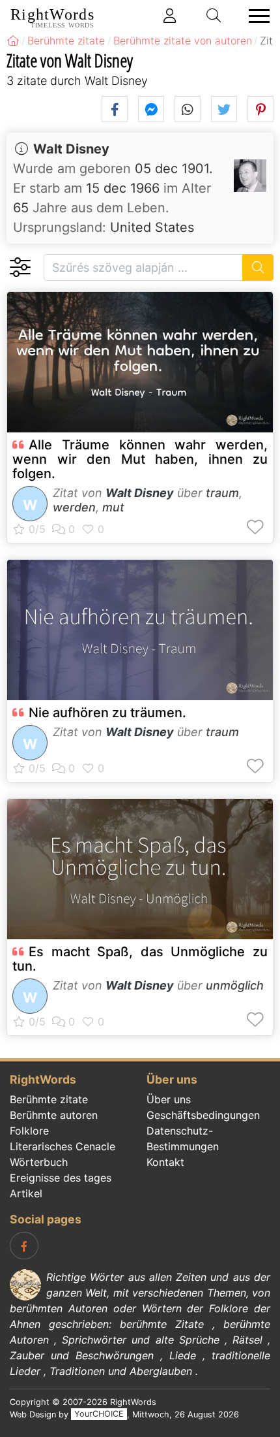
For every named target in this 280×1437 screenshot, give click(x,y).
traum (222, 493)
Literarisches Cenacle (62, 1146)
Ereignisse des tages (60, 1177)
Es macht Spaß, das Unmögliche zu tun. (140, 959)
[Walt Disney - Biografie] (250, 176)
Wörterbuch (39, 1162)
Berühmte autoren (54, 1115)
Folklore (29, 1130)
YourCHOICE (99, 1414)
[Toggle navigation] (255, 16)
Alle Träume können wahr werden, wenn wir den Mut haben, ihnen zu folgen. (140, 459)
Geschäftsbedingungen (203, 1115)
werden (74, 507)
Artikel (26, 1193)
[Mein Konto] (170, 15)
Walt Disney (71, 149)
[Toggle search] (214, 15)
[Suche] (258, 267)
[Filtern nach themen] (20, 267)
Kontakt (165, 1162)
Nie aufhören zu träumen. (107, 712)
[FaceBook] (24, 1245)
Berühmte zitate (49, 1099)
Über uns (169, 1099)
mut (113, 507)
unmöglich (235, 985)
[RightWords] (13, 40)
